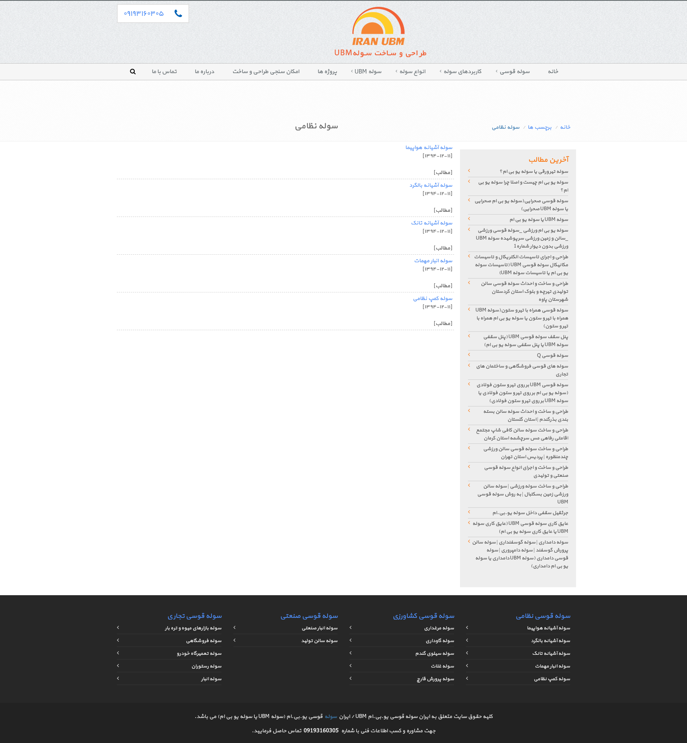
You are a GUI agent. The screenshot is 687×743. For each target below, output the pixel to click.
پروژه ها (327, 71)
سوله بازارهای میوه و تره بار (193, 628)
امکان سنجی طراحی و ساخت (265, 71)
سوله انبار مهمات (433, 261)
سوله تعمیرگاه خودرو (199, 654)
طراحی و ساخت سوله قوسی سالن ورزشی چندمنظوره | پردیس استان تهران (525, 453)
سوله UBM (368, 71)
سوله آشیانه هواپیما (428, 147)
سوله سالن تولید (319, 641)
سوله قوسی (514, 71)
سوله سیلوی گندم (434, 654)
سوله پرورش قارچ (435, 679)
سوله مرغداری (439, 628)
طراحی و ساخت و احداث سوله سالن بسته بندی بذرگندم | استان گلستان (525, 416)
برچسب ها (539, 127)
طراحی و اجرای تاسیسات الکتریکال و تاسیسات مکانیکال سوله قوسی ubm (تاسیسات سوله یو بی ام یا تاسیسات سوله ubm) (521, 265)
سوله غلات (442, 666)
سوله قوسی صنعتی (309, 616)
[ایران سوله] (380, 34)
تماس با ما (164, 71)
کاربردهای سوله (462, 71)
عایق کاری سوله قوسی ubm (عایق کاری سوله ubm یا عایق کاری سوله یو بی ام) (520, 528)
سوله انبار (211, 679)
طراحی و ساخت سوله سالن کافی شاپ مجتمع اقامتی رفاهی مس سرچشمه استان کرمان (522, 434)
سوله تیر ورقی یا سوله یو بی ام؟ (533, 172)
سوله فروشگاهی (203, 641)
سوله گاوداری (439, 641)
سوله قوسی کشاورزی (423, 616)
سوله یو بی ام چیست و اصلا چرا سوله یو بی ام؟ (523, 186)
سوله (330, 716)
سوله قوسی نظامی (542, 616)
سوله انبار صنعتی (319, 628)
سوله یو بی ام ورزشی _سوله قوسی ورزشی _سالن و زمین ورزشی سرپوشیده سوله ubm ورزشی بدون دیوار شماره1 (522, 238)
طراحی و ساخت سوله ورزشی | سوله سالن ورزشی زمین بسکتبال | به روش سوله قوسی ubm (522, 494)
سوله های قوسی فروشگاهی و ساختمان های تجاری (522, 370)
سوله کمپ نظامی (432, 298)
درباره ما (204, 71)
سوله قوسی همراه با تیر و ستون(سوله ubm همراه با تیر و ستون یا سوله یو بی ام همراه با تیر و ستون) (521, 318)
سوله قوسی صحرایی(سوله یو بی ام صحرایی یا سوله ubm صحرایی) (521, 205)
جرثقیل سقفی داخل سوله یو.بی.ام (530, 513)
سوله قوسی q (552, 356)
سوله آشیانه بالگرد (430, 185)
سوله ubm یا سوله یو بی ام (538, 220)
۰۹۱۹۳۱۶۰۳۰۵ (143, 13)
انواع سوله (412, 71)
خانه (552, 71)
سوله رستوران (206, 666)
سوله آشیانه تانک (431, 223)
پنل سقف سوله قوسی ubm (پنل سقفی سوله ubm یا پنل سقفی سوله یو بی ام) (525, 341)
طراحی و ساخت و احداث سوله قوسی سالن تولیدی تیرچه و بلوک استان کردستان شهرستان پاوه (524, 292)
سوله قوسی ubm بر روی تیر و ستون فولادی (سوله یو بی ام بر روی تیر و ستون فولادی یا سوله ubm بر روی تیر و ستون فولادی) (522, 393)
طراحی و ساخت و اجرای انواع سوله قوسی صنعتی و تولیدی (526, 472)
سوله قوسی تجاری (194, 616)
